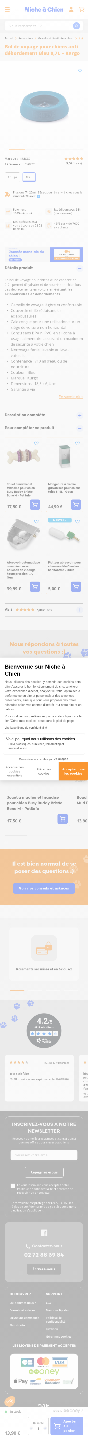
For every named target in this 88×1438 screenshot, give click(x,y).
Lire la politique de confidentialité (26, 727)
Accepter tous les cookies (73, 771)
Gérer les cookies (44, 771)
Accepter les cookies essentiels (14, 771)
